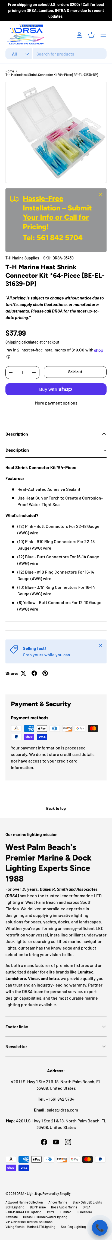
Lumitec (65, 1212)
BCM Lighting (14, 1207)
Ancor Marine (57, 1202)
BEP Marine (38, 1207)
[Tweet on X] (23, 673)
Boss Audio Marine (64, 1207)
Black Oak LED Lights (87, 1202)
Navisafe (11, 1217)
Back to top (56, 808)
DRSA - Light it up (29, 1193)
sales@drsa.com (62, 1109)
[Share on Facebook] (34, 673)
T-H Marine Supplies (22, 258)
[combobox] (56, 53)
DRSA (87, 1207)
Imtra (50, 1212)
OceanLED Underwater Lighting (45, 1217)
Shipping (13, 342)
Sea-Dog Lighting (73, 1227)
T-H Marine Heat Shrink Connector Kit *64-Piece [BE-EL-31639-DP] (51, 74)
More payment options (56, 402)
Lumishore (84, 1212)
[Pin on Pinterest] (45, 673)
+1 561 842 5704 (60, 1098)
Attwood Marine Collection (24, 1202)
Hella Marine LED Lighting (23, 1212)
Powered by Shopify (56, 1193)
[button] (91, 35)
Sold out (75, 371)
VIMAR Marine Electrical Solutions (28, 1222)
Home (9, 71)
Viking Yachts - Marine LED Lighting (30, 1227)
